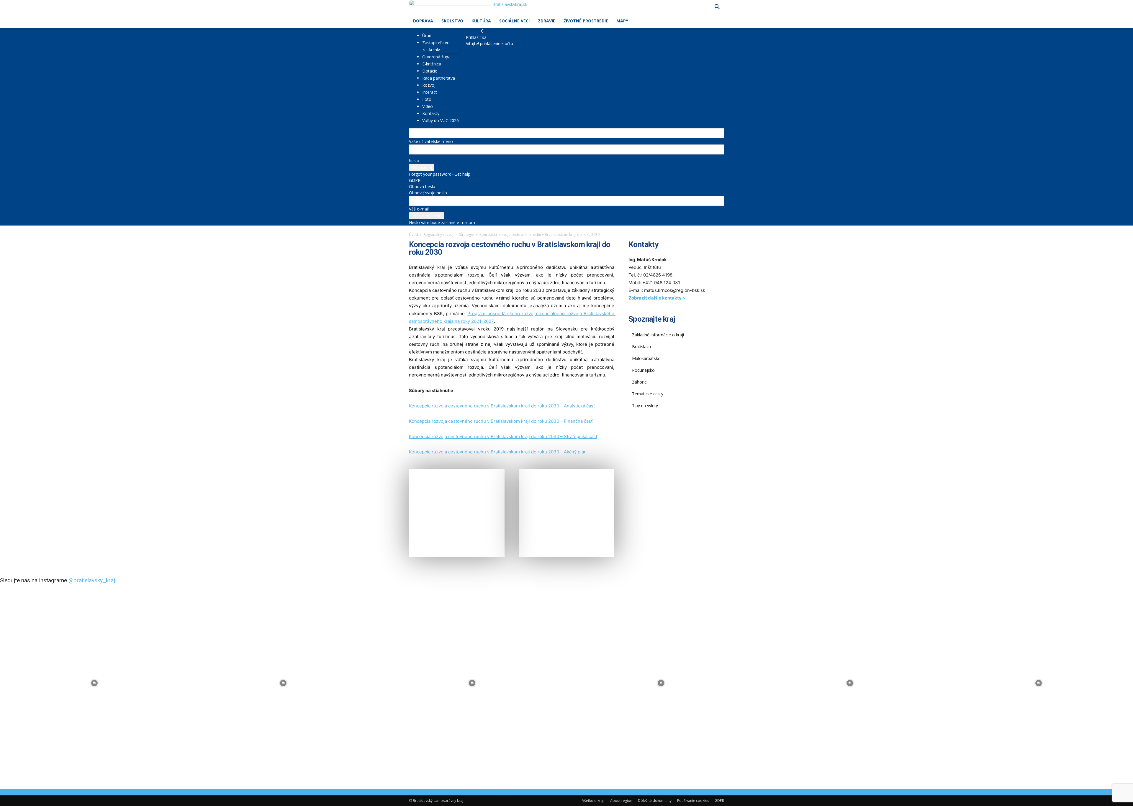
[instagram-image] (94, 683)
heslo (414, 160)
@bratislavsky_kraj (91, 580)
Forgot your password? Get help (439, 174)
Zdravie (546, 21)
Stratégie (466, 234)
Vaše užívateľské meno (431, 141)
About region (621, 800)
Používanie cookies (693, 800)
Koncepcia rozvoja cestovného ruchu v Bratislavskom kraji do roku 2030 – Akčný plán (498, 452)
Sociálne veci (514, 21)
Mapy (622, 21)
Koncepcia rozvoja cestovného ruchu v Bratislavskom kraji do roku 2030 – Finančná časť (500, 421)
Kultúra (481, 21)
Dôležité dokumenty (655, 800)
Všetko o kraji (593, 800)
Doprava (423, 21)
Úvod (413, 234)
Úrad (426, 35)
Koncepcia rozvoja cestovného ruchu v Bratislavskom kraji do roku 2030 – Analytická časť (502, 406)
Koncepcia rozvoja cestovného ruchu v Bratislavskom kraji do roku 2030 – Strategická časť (503, 436)
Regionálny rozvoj (438, 234)
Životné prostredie (586, 21)
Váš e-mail (419, 209)
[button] (717, 7)
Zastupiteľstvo (436, 42)
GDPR (414, 180)
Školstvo (452, 21)
